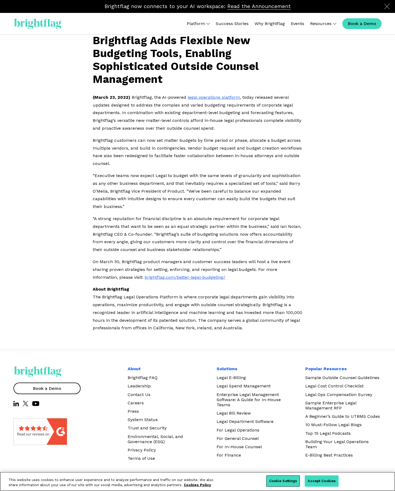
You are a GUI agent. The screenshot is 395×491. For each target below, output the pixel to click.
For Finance (229, 455)
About (134, 368)
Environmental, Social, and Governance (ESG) (155, 439)
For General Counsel (238, 438)
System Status (143, 419)
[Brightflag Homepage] (37, 23)
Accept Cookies (322, 481)
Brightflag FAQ (142, 377)
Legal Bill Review (234, 413)
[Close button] (387, 6)
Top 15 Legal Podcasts (328, 433)
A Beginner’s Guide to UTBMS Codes (342, 416)
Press (133, 411)
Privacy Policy (142, 450)
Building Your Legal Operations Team (337, 444)
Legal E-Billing (231, 377)
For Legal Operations (238, 430)
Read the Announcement (259, 6)
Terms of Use (141, 458)
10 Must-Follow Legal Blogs (333, 424)
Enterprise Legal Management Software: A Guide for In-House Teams (249, 399)
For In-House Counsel (239, 446)
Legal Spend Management (244, 385)
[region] (197, 481)
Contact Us (139, 394)
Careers (136, 402)
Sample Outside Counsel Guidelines (342, 377)
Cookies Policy (197, 485)
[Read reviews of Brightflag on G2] (26, 431)
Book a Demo (47, 388)
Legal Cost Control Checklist (334, 385)
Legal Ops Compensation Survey (338, 394)
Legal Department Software (245, 421)
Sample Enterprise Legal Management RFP (330, 405)
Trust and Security (147, 427)
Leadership (139, 385)
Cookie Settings (283, 481)
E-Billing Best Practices (329, 455)
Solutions (227, 368)
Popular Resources (326, 368)
